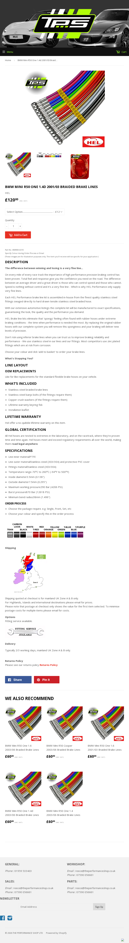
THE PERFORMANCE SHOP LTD (28, 932)
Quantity (9, 220)
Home (8, 60)
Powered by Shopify (56, 932)
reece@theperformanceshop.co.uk (33, 888)
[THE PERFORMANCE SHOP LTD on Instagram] (9, 919)
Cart (123, 51)
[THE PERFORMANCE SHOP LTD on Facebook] (2, 919)
